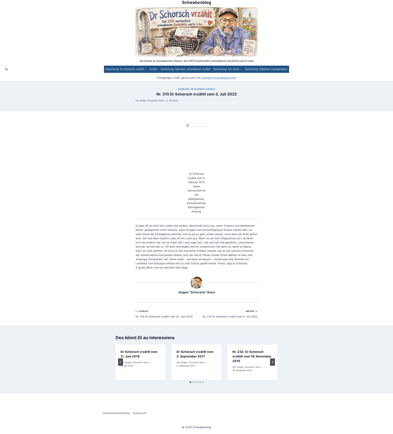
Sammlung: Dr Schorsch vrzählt (196, 89)
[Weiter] (272, 362)
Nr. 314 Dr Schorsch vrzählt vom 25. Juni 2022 (164, 314)
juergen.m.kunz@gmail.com (219, 77)
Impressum (139, 413)
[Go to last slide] (120, 362)
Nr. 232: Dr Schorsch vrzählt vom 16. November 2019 (251, 356)
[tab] (190, 382)
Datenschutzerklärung (116, 413)
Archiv (153, 69)
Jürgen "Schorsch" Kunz (151, 100)
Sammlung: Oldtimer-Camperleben (266, 69)
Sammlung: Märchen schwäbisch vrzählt (185, 69)
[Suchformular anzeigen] (6, 69)
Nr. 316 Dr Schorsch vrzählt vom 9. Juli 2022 (230, 314)
